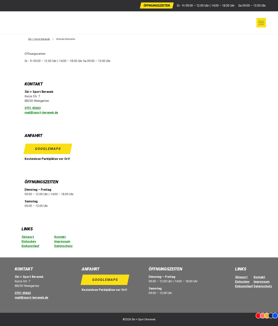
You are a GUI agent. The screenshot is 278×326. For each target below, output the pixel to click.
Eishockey (29, 241)
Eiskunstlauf (30, 246)
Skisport (28, 237)
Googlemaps (48, 149)
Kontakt (60, 237)
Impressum (62, 241)
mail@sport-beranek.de (41, 112)
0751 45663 (33, 108)
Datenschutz (63, 246)
